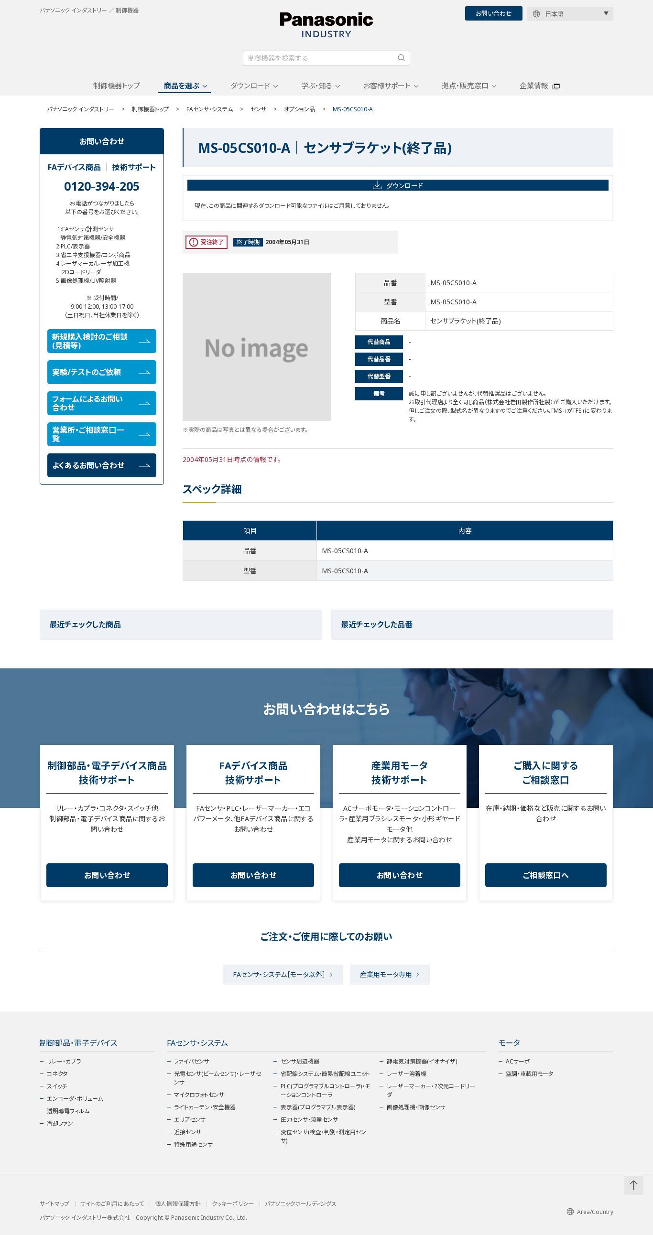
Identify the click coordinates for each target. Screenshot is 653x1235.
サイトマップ (54, 1204)
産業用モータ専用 (386, 974)
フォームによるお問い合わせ (87, 403)
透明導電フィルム (68, 1111)
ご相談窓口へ (546, 875)
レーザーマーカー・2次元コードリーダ (431, 1090)
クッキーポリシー (233, 1204)
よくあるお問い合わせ (88, 465)
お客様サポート (387, 85)
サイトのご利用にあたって (112, 1204)
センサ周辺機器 (300, 1061)
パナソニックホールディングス (301, 1204)
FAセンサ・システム (209, 109)
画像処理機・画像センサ (416, 1107)
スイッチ (57, 1086)
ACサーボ (518, 1061)
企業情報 (534, 85)
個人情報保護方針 (178, 1204)
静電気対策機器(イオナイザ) (422, 1061)
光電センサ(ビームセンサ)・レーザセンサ (217, 1078)
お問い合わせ (494, 13)
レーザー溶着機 (406, 1074)
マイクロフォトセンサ (199, 1095)
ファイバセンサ (191, 1061)
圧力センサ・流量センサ (309, 1120)
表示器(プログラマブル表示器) (318, 1107)
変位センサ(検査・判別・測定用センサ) (323, 1136)
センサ (258, 109)
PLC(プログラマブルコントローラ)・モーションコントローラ (325, 1090)
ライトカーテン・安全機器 (205, 1107)
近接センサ (187, 1132)
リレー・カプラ (64, 1061)
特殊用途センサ (193, 1144)
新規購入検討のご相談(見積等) (90, 341)
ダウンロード (250, 85)
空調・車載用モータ (529, 1074)
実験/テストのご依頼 (86, 372)
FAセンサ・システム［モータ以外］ (279, 974)
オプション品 (299, 109)
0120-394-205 (102, 186)
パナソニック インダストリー (80, 109)
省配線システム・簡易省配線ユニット (325, 1074)
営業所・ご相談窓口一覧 (88, 434)
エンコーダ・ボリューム (75, 1099)
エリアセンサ (190, 1120)
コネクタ (57, 1074)
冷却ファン (60, 1123)
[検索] (401, 57)
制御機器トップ (116, 85)
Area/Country (595, 1212)
